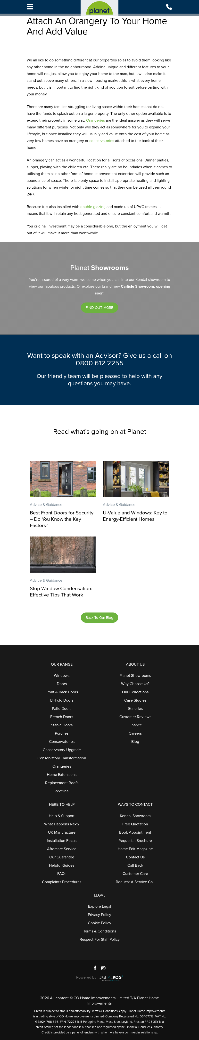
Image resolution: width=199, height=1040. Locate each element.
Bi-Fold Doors (61, 700)
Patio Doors (61, 708)
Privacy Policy (99, 914)
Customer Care (135, 873)
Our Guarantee (61, 857)
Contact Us (135, 857)
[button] (99, 307)
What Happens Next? (61, 824)
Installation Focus (61, 840)
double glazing (93, 206)
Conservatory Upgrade (62, 749)
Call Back (135, 865)
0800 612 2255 (100, 363)
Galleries (135, 708)
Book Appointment (135, 832)
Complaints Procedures (61, 882)
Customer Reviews (135, 716)
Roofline (62, 791)
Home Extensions (61, 774)
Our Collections (135, 692)
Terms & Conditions (99, 931)
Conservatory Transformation (61, 758)
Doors (62, 683)
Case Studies (135, 700)
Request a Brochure (135, 840)
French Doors (61, 716)
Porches (61, 733)
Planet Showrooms (135, 675)
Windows (61, 675)
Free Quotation (135, 824)
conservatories (101, 140)
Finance (135, 725)
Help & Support (62, 816)
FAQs (61, 873)
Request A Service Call (135, 882)
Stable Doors (62, 725)
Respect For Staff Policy (100, 939)
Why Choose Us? (135, 683)
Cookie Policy (99, 923)
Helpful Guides (61, 865)
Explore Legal (99, 906)
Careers (135, 733)
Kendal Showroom (135, 816)
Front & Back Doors (61, 692)
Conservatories (62, 741)
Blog (135, 741)
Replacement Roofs (61, 782)
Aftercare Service (61, 849)
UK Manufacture (61, 832)
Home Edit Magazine (135, 849)
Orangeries (95, 120)
